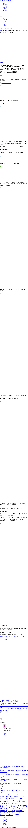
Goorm (2, 639)
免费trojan (4, 808)
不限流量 (23, 801)
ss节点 (2, 799)
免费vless (12, 808)
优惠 (2, 803)
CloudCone (8, 789)
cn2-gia (2, 792)
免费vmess (21, 808)
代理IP (4, 8)
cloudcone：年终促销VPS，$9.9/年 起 (9, 700)
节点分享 (5, 7)
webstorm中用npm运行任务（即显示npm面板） (11, 783)
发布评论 (2, 722)
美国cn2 (2, 815)
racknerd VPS (14, 794)
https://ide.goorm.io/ (6, 83)
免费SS (14, 806)
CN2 (26, 790)
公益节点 (11, 811)
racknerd (7, 794)
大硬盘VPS (3, 812)
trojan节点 (10, 799)
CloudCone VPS (15, 789)
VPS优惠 (16, 801)
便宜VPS (13, 803)
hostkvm (12, 792)
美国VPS (9, 815)
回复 (4, 734)
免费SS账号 (22, 806)
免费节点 (3, 811)
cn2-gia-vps (7, 792)
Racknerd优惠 (14, 796)
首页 (4, 3)
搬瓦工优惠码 (16, 812)
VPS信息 (5, 6)
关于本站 (5, 10)
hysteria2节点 (19, 793)
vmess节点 (4, 801)
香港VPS (16, 815)
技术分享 (5, 4)
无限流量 (20, 812)
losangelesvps (2, 794)
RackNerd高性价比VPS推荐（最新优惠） (10, 701)
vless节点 (18, 799)
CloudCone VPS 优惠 (5, 790)
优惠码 (6, 803)
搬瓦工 (12, 812)
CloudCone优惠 (15, 790)
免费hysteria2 (5, 806)
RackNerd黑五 (22, 796)
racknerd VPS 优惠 (5, 796)
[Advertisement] (14, 47)
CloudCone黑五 (21, 790)
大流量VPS (20, 811)
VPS (6, 639)
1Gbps (2, 789)
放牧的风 (10, 827)
